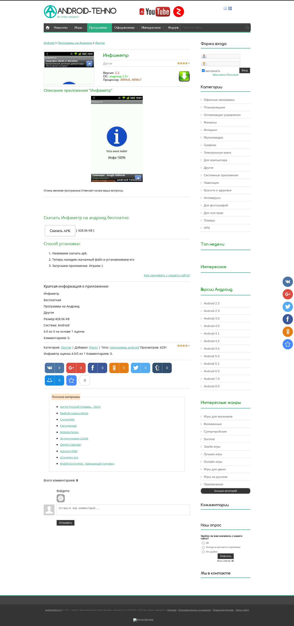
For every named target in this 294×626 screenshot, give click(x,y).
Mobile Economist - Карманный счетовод (87, 464)
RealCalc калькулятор (74, 413)
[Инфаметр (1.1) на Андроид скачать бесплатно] (71, 380)
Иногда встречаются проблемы (223, 547)
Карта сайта (242, 610)
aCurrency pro (69, 457)
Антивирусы (212, 197)
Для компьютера (215, 160)
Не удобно (211, 551)
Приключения (213, 484)
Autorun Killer (69, 451)
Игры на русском (215, 476)
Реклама (171, 610)
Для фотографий (216, 205)
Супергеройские (215, 431)
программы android (124, 347)
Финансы (210, 122)
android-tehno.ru (53, 610)
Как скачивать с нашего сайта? (167, 275)
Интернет (210, 130)
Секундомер (68, 426)
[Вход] (61, 498)
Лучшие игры (213, 454)
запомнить (212, 71)
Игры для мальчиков (218, 416)
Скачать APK (60, 230)
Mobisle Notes (69, 432)
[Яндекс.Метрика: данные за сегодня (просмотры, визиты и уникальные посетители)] (143, 620)
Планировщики (214, 107)
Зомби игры (212, 446)
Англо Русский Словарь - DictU (80, 407)
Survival (209, 439)
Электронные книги (217, 152)
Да (207, 542)
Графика (210, 145)
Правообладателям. (223, 610)
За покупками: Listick (74, 438)
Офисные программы (219, 99)
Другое (66, 347)
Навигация (211, 182)
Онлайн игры (213, 461)
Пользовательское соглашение (194, 610)
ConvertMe (67, 419)
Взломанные (213, 424)
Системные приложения (221, 175)
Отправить (65, 522)
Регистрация (232, 74)
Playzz (93, 347)
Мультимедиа (213, 137)
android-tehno (86, 11)
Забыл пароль (219, 74)
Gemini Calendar (70, 445)
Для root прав (213, 213)
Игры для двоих (215, 469)
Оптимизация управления (222, 115)
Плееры (209, 220)
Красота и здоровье (218, 190)
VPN (207, 228)
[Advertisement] (117, 205)
